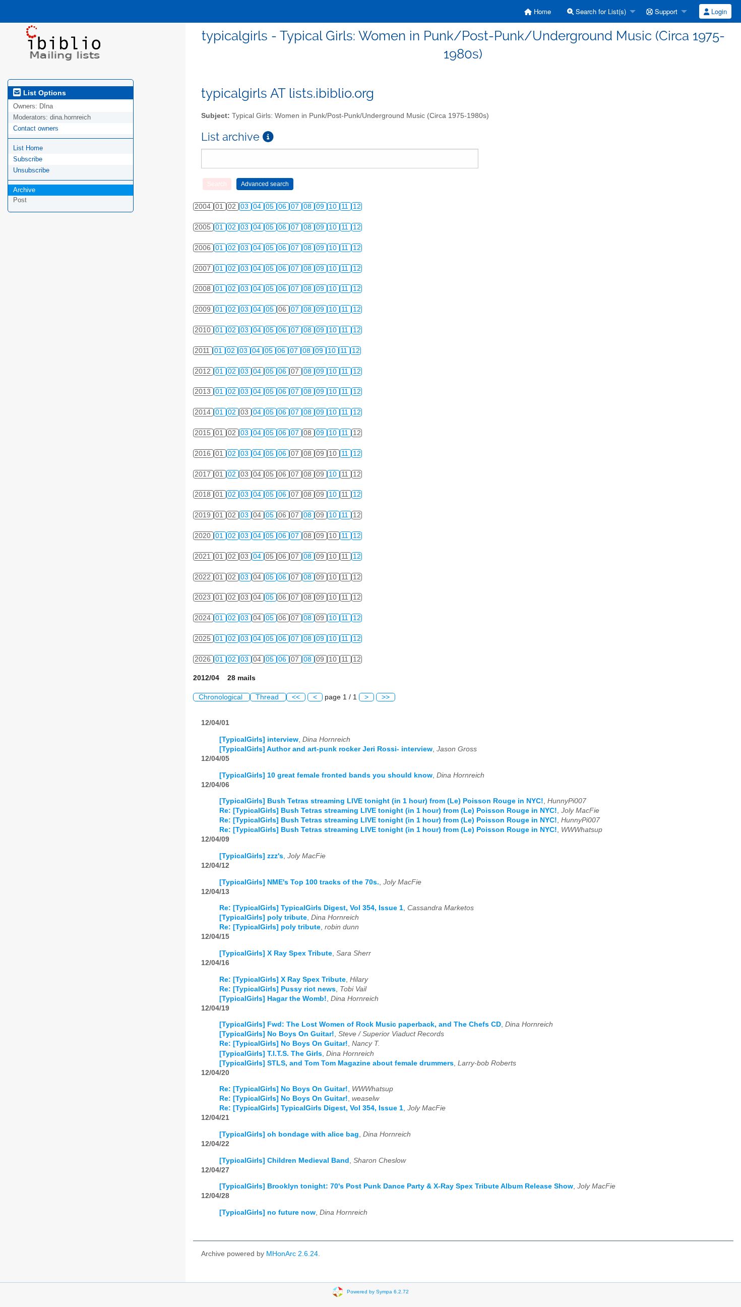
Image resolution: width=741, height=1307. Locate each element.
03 (245, 206)
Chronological (221, 697)
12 (357, 206)
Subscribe (27, 159)
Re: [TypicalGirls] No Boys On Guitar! (283, 1043)
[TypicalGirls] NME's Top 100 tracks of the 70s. (299, 882)
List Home (28, 148)
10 (334, 206)
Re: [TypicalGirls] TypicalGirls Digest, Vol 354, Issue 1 (311, 908)
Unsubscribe (31, 170)
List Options (43, 93)
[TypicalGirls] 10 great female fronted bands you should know (326, 775)
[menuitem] (537, 11)
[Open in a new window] (268, 137)
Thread (268, 697)
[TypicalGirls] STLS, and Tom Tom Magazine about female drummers (336, 1063)
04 (258, 206)
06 (283, 206)
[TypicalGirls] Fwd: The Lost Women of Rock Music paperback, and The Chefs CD (360, 1024)
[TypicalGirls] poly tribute (263, 917)
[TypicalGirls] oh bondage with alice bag (289, 1134)
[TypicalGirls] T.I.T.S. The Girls (270, 1053)
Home (541, 11)
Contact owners (35, 128)
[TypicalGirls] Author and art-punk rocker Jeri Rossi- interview (326, 749)
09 (321, 206)
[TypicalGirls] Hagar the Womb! (273, 998)
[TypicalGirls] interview (258, 739)
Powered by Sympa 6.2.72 (378, 1291)
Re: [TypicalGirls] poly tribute (270, 927)
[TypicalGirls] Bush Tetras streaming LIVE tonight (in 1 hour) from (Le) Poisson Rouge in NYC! (381, 801)
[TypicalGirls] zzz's (251, 856)
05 (271, 206)
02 (233, 227)
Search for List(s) (600, 11)
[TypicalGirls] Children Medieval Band (284, 1160)
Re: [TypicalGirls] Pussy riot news (277, 989)
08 (308, 206)
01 (220, 227)
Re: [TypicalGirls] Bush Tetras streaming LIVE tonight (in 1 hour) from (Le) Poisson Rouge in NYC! (388, 810)
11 (345, 206)
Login (718, 11)
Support (665, 11)
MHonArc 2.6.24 (292, 1254)
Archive (24, 190)
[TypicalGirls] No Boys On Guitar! (276, 1034)
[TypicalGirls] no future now (267, 1212)
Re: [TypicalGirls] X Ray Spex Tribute (282, 979)
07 (296, 206)
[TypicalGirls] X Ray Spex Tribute (275, 953)
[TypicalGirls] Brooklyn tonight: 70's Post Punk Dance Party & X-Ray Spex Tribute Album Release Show (396, 1186)
